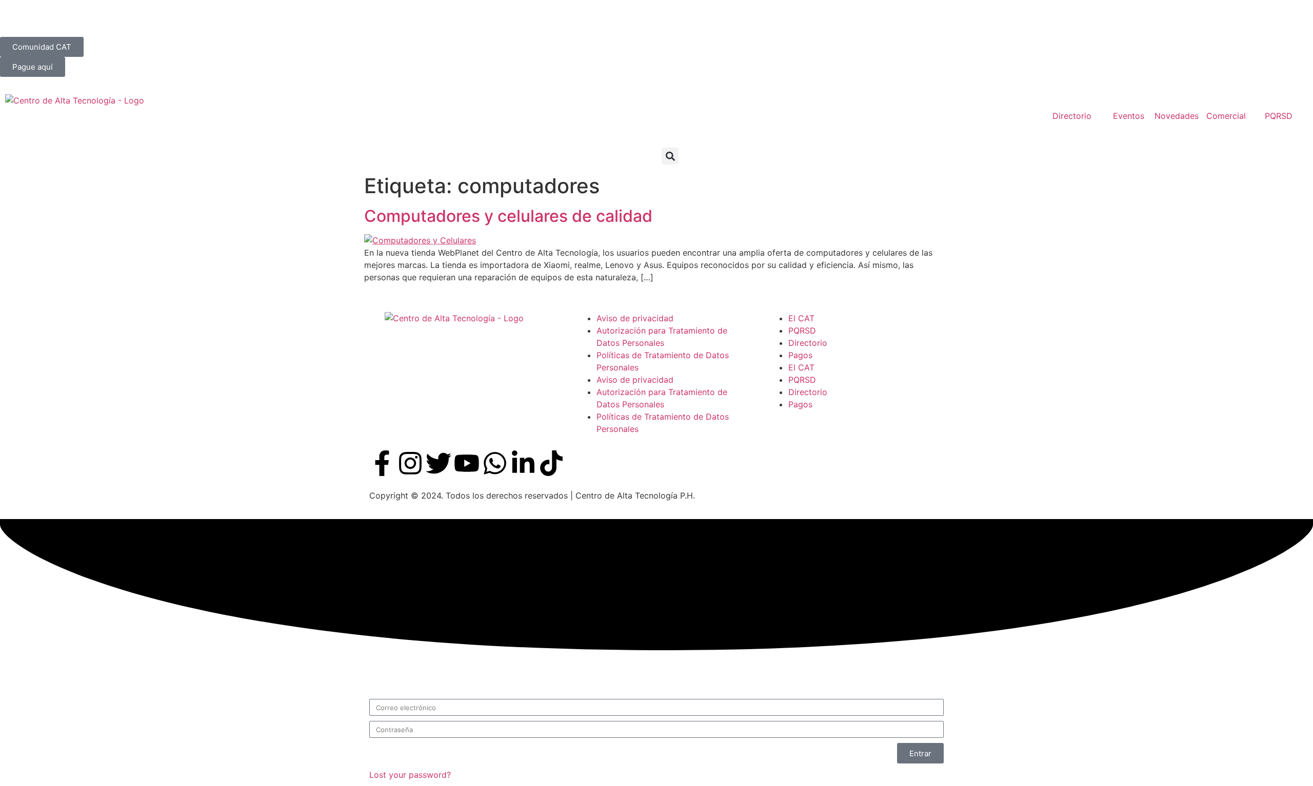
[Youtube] (467, 463)
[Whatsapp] (495, 463)
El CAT (801, 318)
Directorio (807, 343)
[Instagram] (410, 463)
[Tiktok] (551, 463)
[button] (670, 156)
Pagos (800, 355)
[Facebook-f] (382, 463)
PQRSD (802, 330)
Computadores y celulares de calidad (508, 216)
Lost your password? (410, 775)
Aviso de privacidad (634, 318)
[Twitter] (438, 463)
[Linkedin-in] (523, 463)
